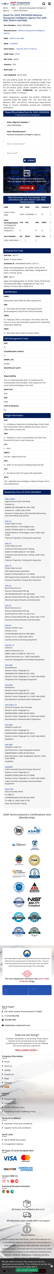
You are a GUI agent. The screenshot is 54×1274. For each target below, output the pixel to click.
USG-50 (8, 625)
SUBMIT (30, 160)
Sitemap (7, 1083)
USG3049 (9, 767)
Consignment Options (13, 1144)
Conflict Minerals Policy (14, 1107)
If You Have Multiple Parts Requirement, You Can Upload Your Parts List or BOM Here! (27, 180)
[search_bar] (43, 3)
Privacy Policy (10, 1099)
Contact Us (9, 1074)
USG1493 (9, 685)
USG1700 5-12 (11, 705)
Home (5, 8)
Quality (7, 1070)
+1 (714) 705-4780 (11, 1016)
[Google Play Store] (8, 1191)
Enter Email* (12, 150)
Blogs (6, 1078)
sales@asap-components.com (17, 1025)
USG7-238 (9, 789)
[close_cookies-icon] (52, 1266)
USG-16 (8, 521)
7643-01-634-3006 (16, 38)
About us (8, 1066)
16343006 (14, 43)
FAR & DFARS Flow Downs (15, 1140)
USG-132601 (10, 499)
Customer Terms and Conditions (18, 1123)
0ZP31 (17, 54)
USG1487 (9, 665)
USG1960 (9, 725)
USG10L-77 (9, 645)
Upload (25, 188)
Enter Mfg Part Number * (18, 122)
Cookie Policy (10, 1103)
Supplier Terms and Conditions (17, 1128)
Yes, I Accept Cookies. (27, 1270)
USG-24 (8, 585)
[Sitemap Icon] (6, 1086)
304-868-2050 (10, 1020)
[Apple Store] (4, 1191)
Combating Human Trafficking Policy (20, 1111)
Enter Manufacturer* (16, 131)
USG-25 (8, 605)
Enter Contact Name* (16, 141)
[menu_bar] (49, 3)
